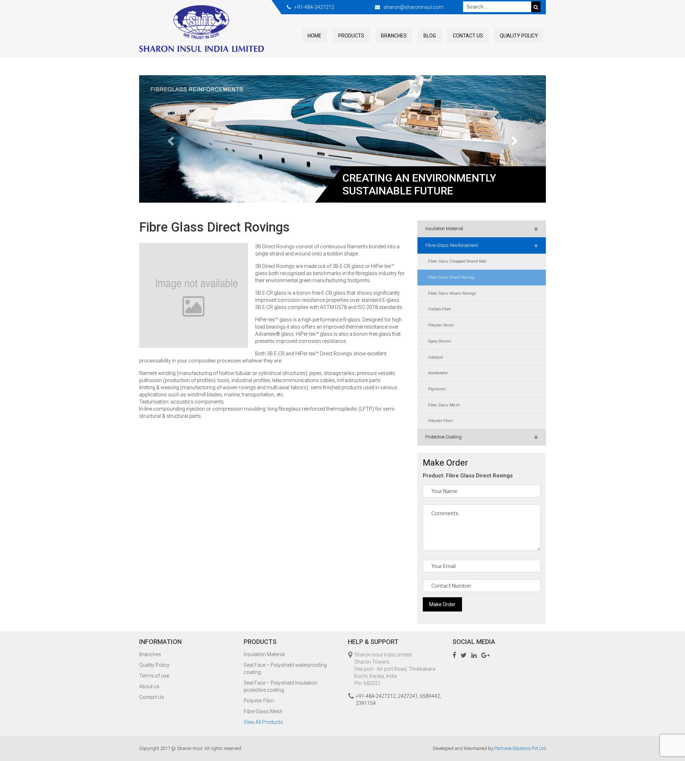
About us (149, 686)
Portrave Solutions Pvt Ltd (520, 748)
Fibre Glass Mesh (444, 405)
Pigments (437, 389)
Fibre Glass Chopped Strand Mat (457, 261)
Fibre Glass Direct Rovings (451, 277)
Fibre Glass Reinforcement (481, 245)
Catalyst (435, 357)
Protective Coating (481, 437)
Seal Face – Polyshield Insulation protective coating (280, 686)
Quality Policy (519, 36)
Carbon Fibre (439, 309)
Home (314, 36)
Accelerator (438, 373)
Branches (394, 36)
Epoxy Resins (439, 341)
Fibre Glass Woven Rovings (452, 293)
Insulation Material (481, 228)
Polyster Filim (440, 420)
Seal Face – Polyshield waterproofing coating (285, 668)
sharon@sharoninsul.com (413, 7)
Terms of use (154, 676)
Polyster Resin (441, 325)
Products (351, 36)
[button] (169, 139)
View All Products (263, 722)
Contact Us (468, 36)
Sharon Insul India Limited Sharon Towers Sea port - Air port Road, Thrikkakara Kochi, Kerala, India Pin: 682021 (394, 669)
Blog (429, 36)
